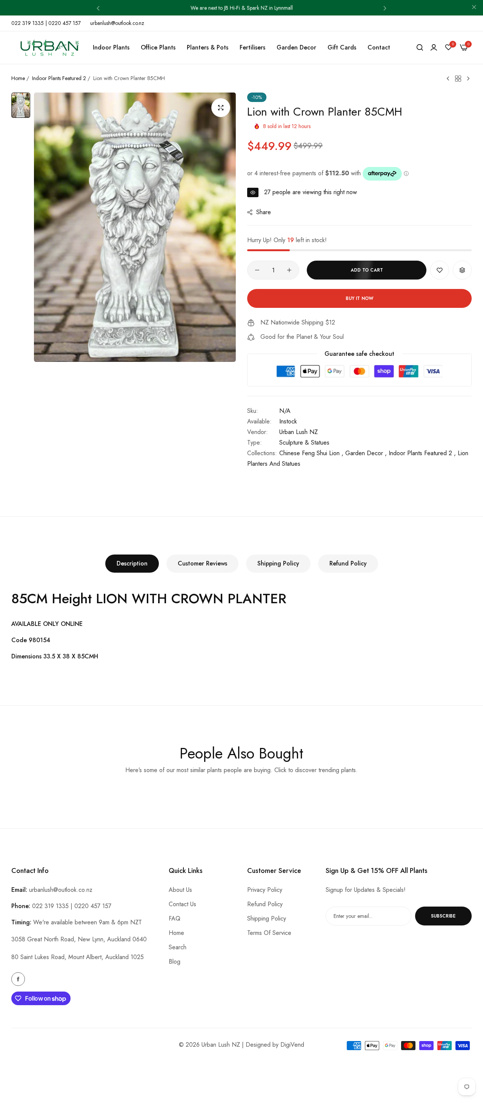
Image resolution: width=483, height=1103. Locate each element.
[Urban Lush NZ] (49, 48)
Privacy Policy (264, 889)
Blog (174, 961)
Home (18, 78)
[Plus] (289, 270)
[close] (474, 8)
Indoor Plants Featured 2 (59, 78)
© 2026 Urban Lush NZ (209, 1044)
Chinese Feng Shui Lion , (311, 453)
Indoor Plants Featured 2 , (422, 453)
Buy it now (359, 298)
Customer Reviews (202, 563)
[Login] (434, 47)
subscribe (443, 916)
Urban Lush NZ (298, 432)
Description (132, 563)
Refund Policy (348, 563)
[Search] (420, 47)
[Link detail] (18, 979)
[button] (98, 7)
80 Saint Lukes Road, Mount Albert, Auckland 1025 (77, 957)
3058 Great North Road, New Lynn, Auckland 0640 (79, 939)
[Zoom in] (220, 107)
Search (177, 947)
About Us (180, 889)
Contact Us (182, 904)
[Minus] (257, 270)
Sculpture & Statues (304, 442)
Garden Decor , (366, 453)
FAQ (174, 918)
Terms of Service (269, 932)
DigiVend (292, 1044)
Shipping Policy (278, 563)
